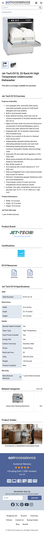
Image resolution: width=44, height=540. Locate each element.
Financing (34, 516)
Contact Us (19, 520)
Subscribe (34, 498)
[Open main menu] (3, 3)
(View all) (39, 389)
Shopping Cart (11, 516)
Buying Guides (32, 520)
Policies (9, 520)
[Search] (40, 7)
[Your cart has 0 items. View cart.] (41, 3)
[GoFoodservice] (19, 3)
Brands (25, 524)
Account (24, 516)
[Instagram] (31, 505)
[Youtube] (27, 505)
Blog (17, 524)
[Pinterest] (22, 505)
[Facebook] (13, 505)
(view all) (22, 474)
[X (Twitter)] (17, 505)
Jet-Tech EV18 (6, 12)
